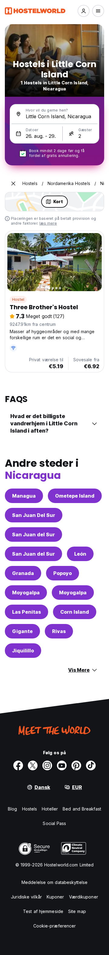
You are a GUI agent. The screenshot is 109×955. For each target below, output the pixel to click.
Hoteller (50, 808)
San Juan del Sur (33, 534)
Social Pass (54, 823)
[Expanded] (13, 183)
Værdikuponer (83, 896)
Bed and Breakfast (82, 808)
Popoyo (62, 573)
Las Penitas (26, 612)
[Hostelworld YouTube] (62, 765)
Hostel (18, 299)
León (80, 554)
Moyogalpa (26, 593)
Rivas (59, 631)
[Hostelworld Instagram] (47, 765)
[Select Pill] (84, 11)
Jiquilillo (23, 651)
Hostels (29, 808)
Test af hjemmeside (43, 911)
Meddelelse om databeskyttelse (54, 882)
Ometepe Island (74, 496)
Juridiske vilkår (26, 896)
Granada (23, 573)
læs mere (48, 223)
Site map (77, 911)
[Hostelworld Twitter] (33, 765)
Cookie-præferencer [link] (54, 925)
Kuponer (55, 896)
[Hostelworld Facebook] (18, 765)
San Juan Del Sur (33, 515)
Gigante (22, 631)
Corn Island (74, 612)
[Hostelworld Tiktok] (91, 765)
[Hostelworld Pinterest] (76, 765)
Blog (12, 808)
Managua (24, 496)
